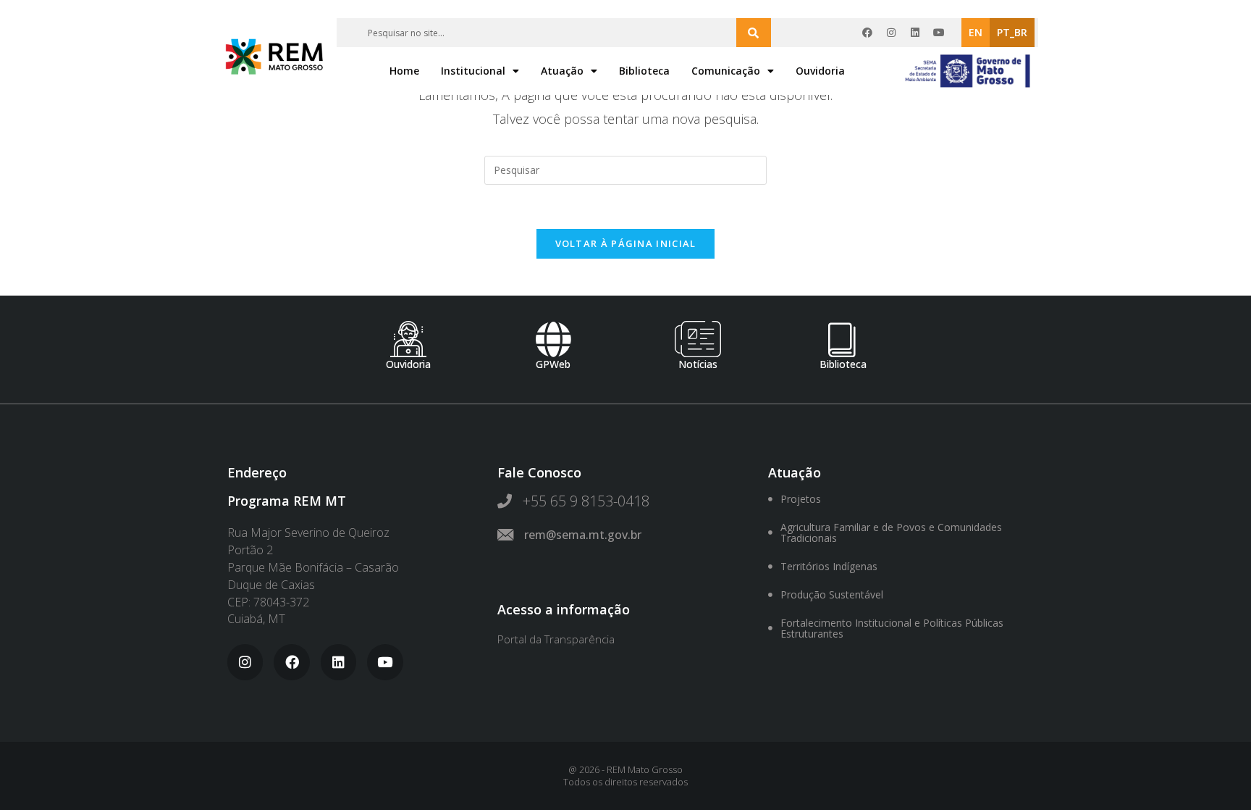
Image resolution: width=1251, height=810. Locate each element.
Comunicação (725, 71)
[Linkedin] (915, 32)
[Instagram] (891, 32)
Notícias (697, 364)
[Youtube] (939, 32)
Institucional (473, 71)
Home (404, 71)
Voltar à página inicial (625, 243)
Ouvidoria (820, 71)
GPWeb (553, 364)
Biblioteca (644, 71)
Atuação (562, 71)
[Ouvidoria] (408, 339)
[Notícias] (698, 339)
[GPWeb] (553, 339)
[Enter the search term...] (753, 32)
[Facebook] (867, 32)
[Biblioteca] (843, 339)
